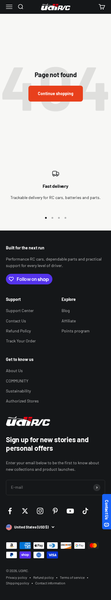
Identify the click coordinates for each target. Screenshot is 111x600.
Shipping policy (17, 583)
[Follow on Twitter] (25, 511)
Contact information (50, 583)
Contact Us (16, 320)
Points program (76, 330)
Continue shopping (55, 93)
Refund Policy (18, 330)
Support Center (20, 310)
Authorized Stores (22, 400)
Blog (66, 310)
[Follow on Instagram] (40, 511)
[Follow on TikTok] (85, 511)
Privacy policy (16, 577)
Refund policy (43, 577)
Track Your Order (21, 340)
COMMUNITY (17, 380)
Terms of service (72, 577)
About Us (14, 370)
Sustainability (18, 390)
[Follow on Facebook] (10, 511)
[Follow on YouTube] (70, 511)
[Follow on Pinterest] (55, 511)
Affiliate (69, 320)
